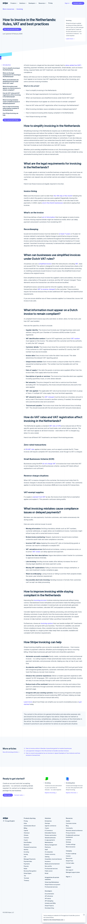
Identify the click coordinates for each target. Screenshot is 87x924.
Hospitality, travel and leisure (53, 859)
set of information (48, 217)
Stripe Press (69, 861)
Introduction (7, 65)
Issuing (26, 854)
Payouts (26, 866)
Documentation (49, 894)
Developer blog (49, 908)
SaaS (46, 849)
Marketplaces (49, 842)
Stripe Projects (49, 905)
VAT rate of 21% (55, 426)
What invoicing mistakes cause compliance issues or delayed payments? (11, 101)
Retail (46, 873)
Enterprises (48, 821)
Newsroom (69, 858)
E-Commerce (49, 830)
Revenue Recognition (30, 871)
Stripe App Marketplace (52, 882)
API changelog (49, 901)
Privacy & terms (70, 833)
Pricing (50, 3)
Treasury (26, 880)
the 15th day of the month (63, 196)
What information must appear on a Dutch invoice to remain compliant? (12, 88)
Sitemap (68, 842)
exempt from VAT (39, 497)
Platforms (48, 847)
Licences (68, 839)
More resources (8, 9)
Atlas (25, 823)
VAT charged (49, 397)
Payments (27, 864)
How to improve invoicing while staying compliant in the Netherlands (11, 108)
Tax (25, 875)
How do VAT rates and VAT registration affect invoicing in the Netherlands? (12, 95)
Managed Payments (30, 859)
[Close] (84, 915)
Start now (7, 795)
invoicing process (40, 600)
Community (69, 828)
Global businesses (50, 837)
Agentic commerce (50, 826)
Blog (67, 826)
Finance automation (50, 835)
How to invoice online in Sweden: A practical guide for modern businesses (49, 748)
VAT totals (36, 552)
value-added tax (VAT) (73, 65)
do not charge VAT (49, 464)
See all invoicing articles (10, 752)
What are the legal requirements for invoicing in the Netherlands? (12, 74)
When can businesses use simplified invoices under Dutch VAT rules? (11, 81)
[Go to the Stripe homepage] (5, 818)
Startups (47, 823)
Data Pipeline (28, 842)
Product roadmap (71, 853)
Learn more (69, 39)
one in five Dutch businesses (52, 203)
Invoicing (20, 9)
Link (25, 856)
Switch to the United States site (53, 920)
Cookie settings (70, 844)
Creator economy (50, 854)
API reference (49, 896)
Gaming (47, 856)
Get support (69, 870)
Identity (26, 849)
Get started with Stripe (11, 29)
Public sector (49, 871)
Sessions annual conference (74, 830)
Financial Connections (30, 847)
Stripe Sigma (27, 873)
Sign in (67, 3)
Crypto (26, 840)
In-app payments (50, 840)
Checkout (27, 833)
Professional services (51, 868)
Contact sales (77, 3)
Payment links (28, 861)
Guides (68, 821)
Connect (26, 837)
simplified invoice (45, 264)
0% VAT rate (29, 449)
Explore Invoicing (50, 792)
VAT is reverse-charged (46, 289)
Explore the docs (71, 792)
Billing (25, 828)
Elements (26, 845)
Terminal (26, 878)
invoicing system (47, 623)
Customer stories (71, 823)
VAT (76, 264)
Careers (68, 856)
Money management (51, 845)
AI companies (49, 852)
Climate (26, 835)
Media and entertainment (52, 864)
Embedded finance (50, 833)
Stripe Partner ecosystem (52, 884)
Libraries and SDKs (50, 903)
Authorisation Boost (30, 826)
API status (48, 898)
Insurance (48, 861)
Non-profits (48, 866)
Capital (26, 830)
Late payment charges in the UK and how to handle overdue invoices (47, 751)
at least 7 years (64, 234)
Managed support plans (73, 872)
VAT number (75, 338)
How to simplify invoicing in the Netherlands (11, 69)
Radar (25, 868)
